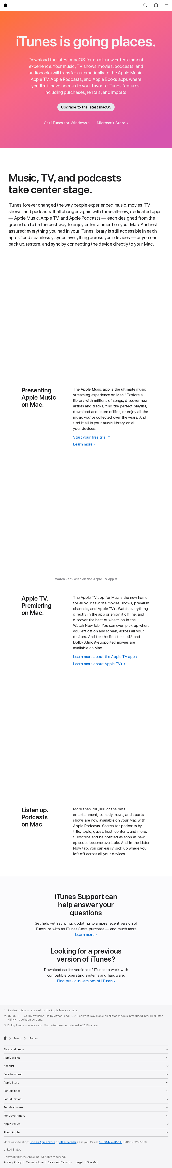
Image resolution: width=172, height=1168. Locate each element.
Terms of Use (35, 1162)
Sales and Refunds (60, 1162)
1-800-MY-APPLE (110, 1142)
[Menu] (166, 5)
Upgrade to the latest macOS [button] (86, 107)
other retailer (67, 1142)
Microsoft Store (111, 123)
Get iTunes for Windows (65, 123)
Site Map (92, 1162)
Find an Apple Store (42, 1142)
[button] (145, 5)
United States (12, 1149)
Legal (79, 1162)
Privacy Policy (13, 1162)
